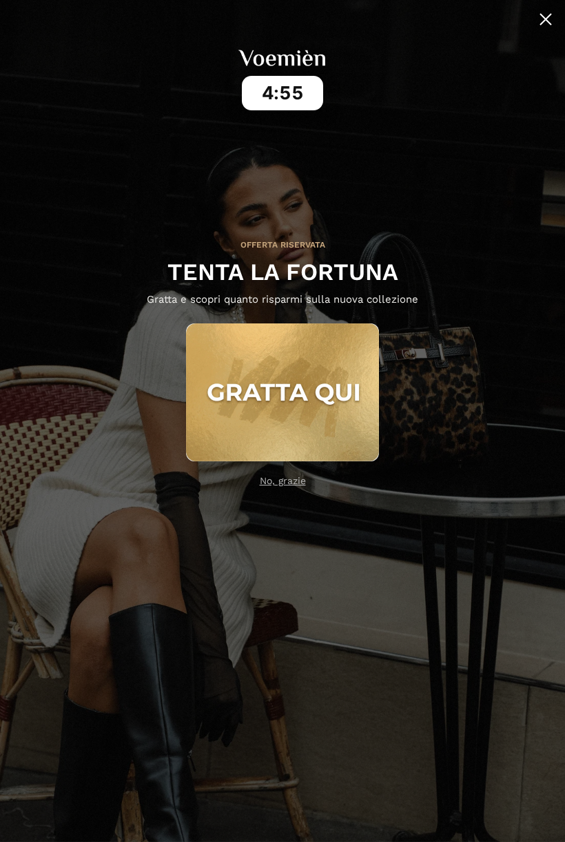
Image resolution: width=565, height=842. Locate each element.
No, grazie (283, 480)
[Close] (545, 19)
